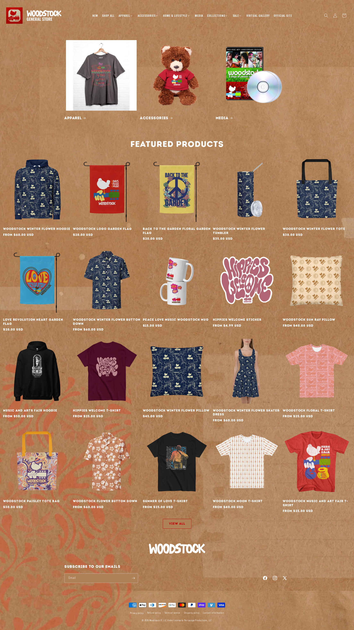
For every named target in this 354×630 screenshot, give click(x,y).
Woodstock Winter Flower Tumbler (239, 231)
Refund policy (154, 612)
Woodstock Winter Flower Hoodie (36, 229)
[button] (126, 15)
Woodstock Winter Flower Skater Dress (246, 412)
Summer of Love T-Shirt (165, 501)
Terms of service (172, 612)
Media (222, 118)
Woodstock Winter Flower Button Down (106, 322)
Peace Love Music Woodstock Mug (176, 320)
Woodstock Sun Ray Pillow (309, 320)
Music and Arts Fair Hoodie (30, 410)
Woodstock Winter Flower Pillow (176, 410)
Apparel (73, 118)
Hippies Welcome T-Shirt (97, 410)
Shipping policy (191, 612)
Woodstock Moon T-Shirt (238, 501)
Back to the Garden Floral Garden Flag (177, 231)
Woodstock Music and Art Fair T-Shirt (315, 503)
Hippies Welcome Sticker (237, 320)
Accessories (154, 118)
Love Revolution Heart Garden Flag (33, 322)
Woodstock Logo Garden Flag (102, 229)
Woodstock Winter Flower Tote (314, 229)
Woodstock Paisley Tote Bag (31, 501)
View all (177, 523)
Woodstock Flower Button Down (105, 501)
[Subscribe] (133, 578)
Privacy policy (137, 613)
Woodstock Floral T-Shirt (309, 410)
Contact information (213, 612)
